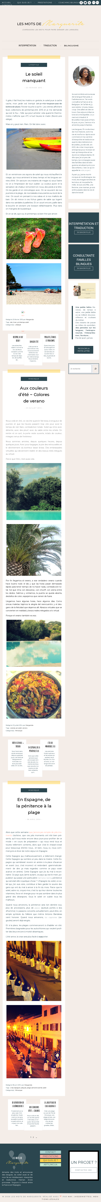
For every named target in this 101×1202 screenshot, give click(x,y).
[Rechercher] (95, 369)
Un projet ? (84, 1162)
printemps (21, 322)
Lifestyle (18, 325)
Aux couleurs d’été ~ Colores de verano (33, 395)
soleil (27, 322)
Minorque (18, 731)
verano (24, 728)
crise (12, 1088)
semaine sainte (36, 1088)
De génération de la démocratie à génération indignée (18, 1105)
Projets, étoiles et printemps (50, 339)
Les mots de (50, 24)
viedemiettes (83, 1197)
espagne (17, 1088)
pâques (23, 1088)
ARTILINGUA (50, 1164)
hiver (15, 322)
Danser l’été (34, 342)
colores (12, 728)
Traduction (50, 45)
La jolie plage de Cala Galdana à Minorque (50, 1105)
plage (29, 1088)
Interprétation (27, 45)
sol (17, 728)
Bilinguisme (71, 45)
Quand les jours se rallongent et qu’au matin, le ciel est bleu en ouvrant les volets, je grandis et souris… (49, 352)
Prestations (45, 2)
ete (11, 322)
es (97, 2)
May (70, 1197)
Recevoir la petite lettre (84, 349)
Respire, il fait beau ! (18, 339)
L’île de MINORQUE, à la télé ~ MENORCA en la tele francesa (50, 745)
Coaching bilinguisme (71, 2)
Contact (7, 5)
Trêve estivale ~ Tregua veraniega (18, 745)
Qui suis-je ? (24, 2)
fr (94, 2)
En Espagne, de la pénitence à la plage (34, 749)
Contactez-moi (83, 1170)
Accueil (6, 2)
